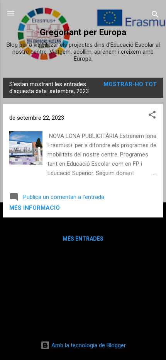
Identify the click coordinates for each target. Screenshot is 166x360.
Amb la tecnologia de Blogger (88, 345)
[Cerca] (155, 15)
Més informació (34, 207)
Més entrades (83, 239)
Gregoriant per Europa (83, 32)
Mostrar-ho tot (130, 84)
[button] (152, 116)
